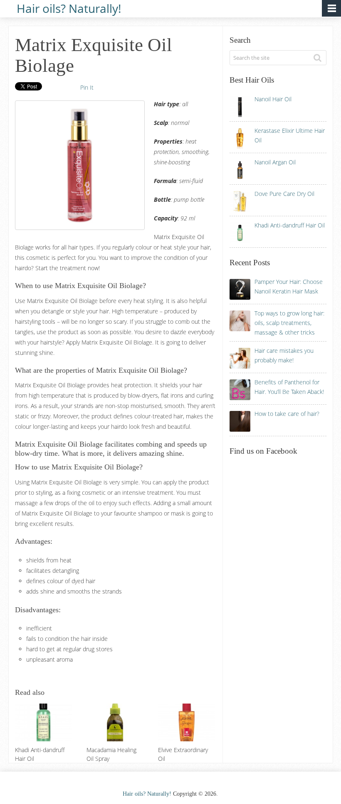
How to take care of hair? (287, 414)
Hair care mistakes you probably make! (284, 355)
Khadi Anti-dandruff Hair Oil (290, 225)
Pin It (87, 87)
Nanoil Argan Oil (275, 162)
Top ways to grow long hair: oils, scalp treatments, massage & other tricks (289, 322)
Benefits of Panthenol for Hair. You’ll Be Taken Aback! (289, 387)
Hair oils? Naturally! (69, 7)
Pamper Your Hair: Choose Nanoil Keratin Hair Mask (289, 286)
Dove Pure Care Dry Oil (284, 194)
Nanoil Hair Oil (273, 99)
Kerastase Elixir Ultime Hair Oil (290, 135)
